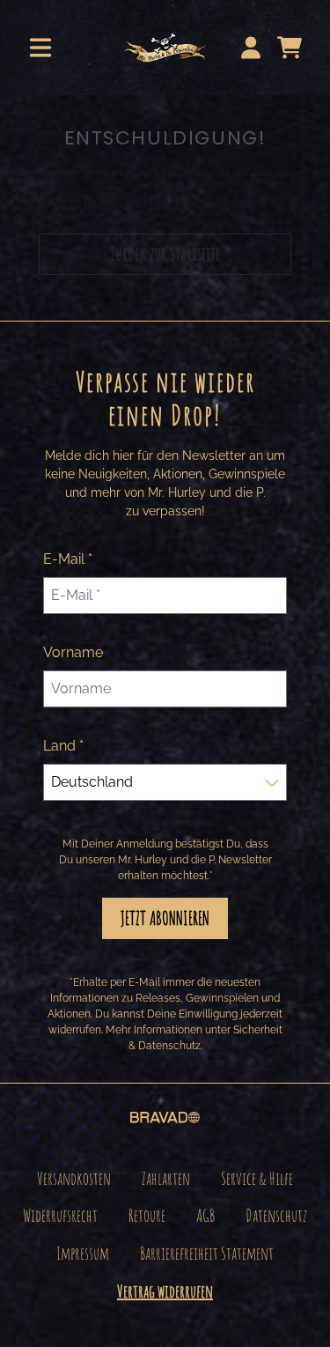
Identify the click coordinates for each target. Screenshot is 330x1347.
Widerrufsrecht (60, 1215)
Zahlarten (166, 1178)
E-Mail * (67, 559)
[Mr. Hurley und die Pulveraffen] (164, 48)
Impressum (82, 1253)
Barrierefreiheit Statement (207, 1253)
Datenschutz (276, 1215)
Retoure (146, 1215)
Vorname (73, 652)
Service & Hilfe (257, 1178)
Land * (63, 745)
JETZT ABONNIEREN (165, 918)
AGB (205, 1215)
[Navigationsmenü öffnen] (40, 47)
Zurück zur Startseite (165, 253)
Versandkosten (74, 1178)
